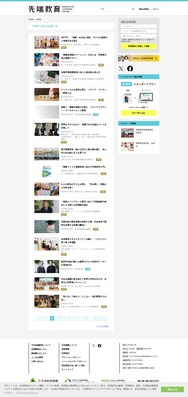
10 (87, 318)
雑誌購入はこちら (39, 353)
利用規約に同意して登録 (138, 46)
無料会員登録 (144, 9)
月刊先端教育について (41, 345)
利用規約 (123, 41)
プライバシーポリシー (71, 357)
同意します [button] (172, 389)
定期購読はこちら (39, 349)
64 (100, 318)
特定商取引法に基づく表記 (73, 365)
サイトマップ (67, 369)
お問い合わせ (37, 361)
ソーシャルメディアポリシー (74, 361)
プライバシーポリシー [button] (27, 392)
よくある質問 (37, 357)
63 (95, 318)
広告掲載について (69, 345)
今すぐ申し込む (138, 113)
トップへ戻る (103, 326)
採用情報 (65, 349)
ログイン (156, 9)
